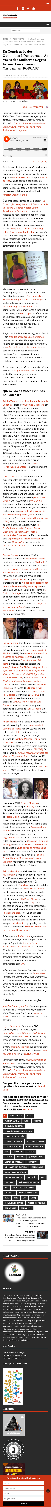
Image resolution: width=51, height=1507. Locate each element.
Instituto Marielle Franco (27, 738)
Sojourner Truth (31, 1053)
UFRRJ (33, 1198)
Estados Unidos (10, 572)
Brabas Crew (39, 973)
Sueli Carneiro (34, 708)
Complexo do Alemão (33, 888)
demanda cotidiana (22, 177)
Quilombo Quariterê (33, 404)
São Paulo (40, 562)
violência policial (36, 1203)
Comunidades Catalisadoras (30, 1295)
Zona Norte (10, 1208)
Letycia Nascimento (12, 1026)
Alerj (29, 1116)
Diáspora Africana (35, 1141)
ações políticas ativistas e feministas (24, 347)
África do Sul (18, 542)
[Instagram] (23, 8)
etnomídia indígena (20, 1046)
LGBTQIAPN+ (32, 1162)
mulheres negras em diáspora (18, 306)
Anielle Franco (10, 721)
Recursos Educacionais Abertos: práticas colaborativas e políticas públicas (25, 681)
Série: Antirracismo (28, 1193)
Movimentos (19, 923)
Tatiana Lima (11, 75)
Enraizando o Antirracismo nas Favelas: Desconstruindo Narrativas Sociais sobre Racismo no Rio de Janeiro (25, 127)
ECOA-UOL (34, 694)
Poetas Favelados (11, 912)
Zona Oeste (23, 1036)
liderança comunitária (16, 1167)
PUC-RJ (30, 806)
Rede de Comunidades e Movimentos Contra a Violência (23, 858)
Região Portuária (11, 837)
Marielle (10, 742)
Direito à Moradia (13, 1146)
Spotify (44, 162)
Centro (37, 1121)
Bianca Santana (10, 642)
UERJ (17, 732)
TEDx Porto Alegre (27, 899)
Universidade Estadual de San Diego (24, 569)
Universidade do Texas (14, 579)
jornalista (23, 1006)
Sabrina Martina (11, 871)
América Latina (10, 194)
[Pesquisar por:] (25, 30)
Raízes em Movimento (29, 1182)
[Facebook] (17, 8)
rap (32, 902)
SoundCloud (37, 162)
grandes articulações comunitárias (26, 336)
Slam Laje (23, 885)
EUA (6, 1152)
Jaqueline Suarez (10, 1006)
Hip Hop (8, 1157)
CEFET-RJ (38, 749)
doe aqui (27, 1109)
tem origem (26, 313)
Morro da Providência (36, 844)
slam (7, 1198)
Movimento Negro (35, 558)
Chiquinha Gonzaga (14, 1126)
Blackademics (9, 610)
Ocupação (31, 1177)
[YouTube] (33, 8)
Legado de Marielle (14, 1162)
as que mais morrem (24, 370)
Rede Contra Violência (23, 1187)
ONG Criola (36, 500)
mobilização (37, 1167)
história (20, 1157)
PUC (42, 1177)
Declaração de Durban (14, 545)
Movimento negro (13, 1177)
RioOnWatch (7, 162)
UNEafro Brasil (34, 687)
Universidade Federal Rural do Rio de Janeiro (24, 1033)
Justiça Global (12, 816)
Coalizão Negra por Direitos (18, 1131)
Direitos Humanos (34, 1146)
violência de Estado (14, 1203)
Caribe (23, 194)
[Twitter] (28, 8)
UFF (22, 963)
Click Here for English (33, 106)
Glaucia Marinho (29, 803)
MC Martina (9, 874)
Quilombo (9, 1182)
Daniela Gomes (10, 555)
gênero (30, 1152)
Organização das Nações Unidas (24, 538)
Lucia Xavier (9, 476)
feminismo (18, 1152)
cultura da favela (13, 1141)
